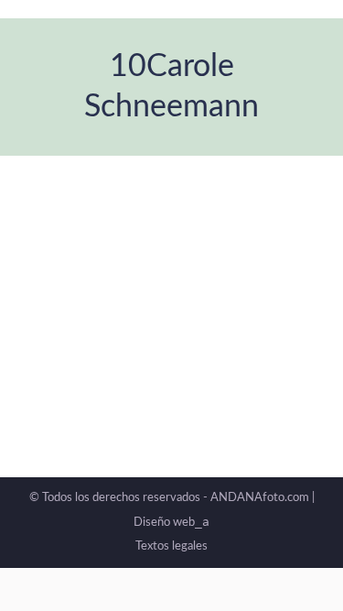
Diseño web (171, 523)
